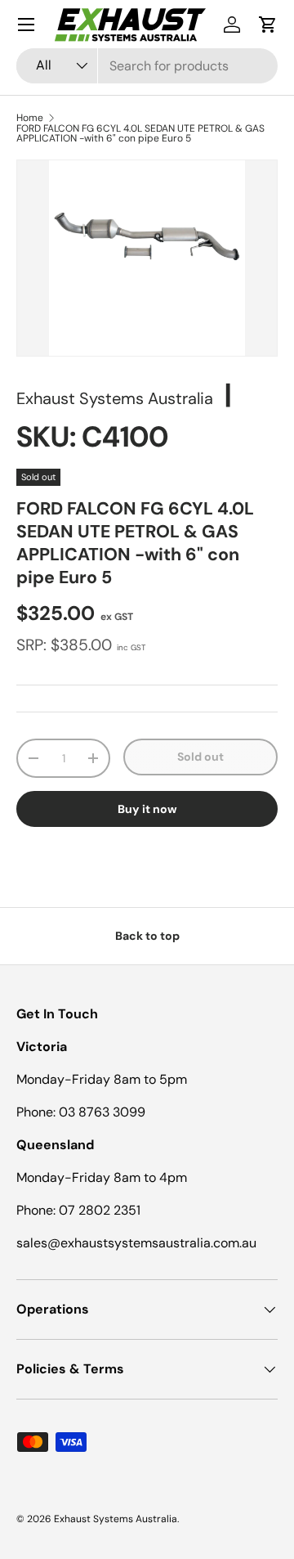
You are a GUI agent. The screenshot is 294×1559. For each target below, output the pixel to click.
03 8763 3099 (102, 1112)
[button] (268, 25)
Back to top (147, 935)
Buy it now (147, 809)
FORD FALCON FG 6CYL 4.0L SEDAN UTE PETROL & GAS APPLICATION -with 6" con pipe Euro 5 (140, 133)
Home (29, 118)
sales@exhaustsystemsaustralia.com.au (136, 1242)
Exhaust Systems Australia (114, 398)
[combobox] (147, 65)
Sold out (200, 756)
